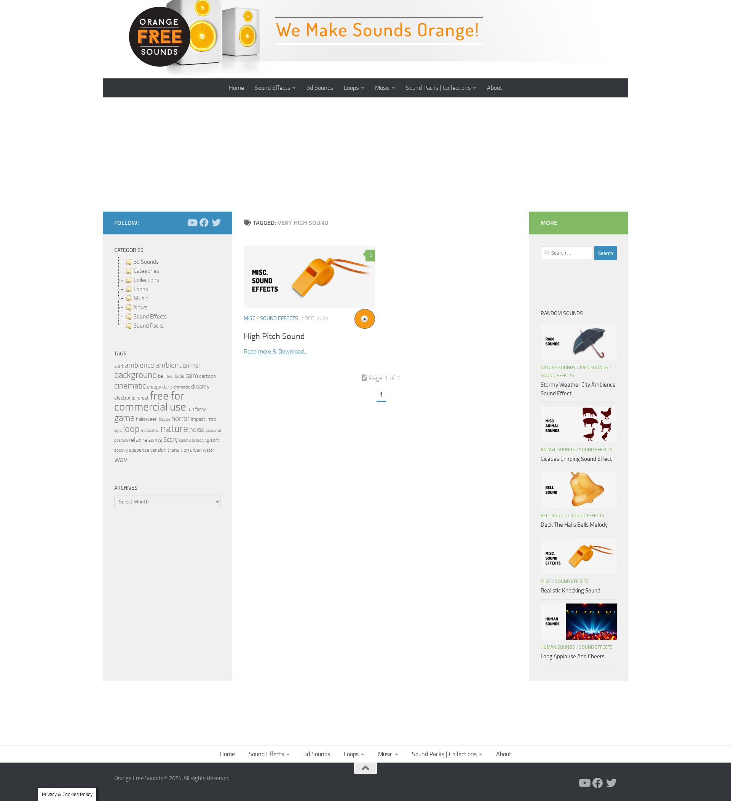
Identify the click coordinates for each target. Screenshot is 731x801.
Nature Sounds (558, 367)
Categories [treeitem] (146, 271)
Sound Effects (272, 87)
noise (196, 429)
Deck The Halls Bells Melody (574, 524)
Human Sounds (558, 647)
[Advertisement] (365, 154)
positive (121, 440)
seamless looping (194, 440)
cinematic (130, 386)
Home (236, 87)
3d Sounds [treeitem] (146, 261)
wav (121, 459)
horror (180, 418)
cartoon (207, 376)
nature (174, 428)
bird (170, 376)
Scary (170, 439)
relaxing (152, 439)
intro (211, 419)
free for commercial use (150, 401)
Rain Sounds (594, 367)
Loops (351, 87)
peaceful (213, 430)
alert (119, 366)
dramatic (181, 387)
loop (131, 428)
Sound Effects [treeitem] (150, 316)
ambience (139, 365)
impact (198, 419)
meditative (150, 430)
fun (190, 409)
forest (142, 398)
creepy (154, 387)
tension (158, 450)
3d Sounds (319, 87)
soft (214, 440)
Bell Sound (554, 515)
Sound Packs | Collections (438, 87)
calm (191, 375)
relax (135, 439)
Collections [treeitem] (146, 280)
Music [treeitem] (141, 298)
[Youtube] (191, 222)
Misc (249, 318)
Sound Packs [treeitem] (149, 325)
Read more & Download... (275, 351)
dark (167, 387)
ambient (168, 365)
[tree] (167, 293)
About (494, 87)
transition (178, 450)
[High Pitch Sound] (309, 277)
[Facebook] (204, 222)
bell (162, 376)
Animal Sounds (558, 449)
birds (179, 376)
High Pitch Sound (274, 336)
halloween (147, 419)
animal (191, 365)
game (124, 418)
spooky (121, 450)
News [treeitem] (140, 307)
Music (382, 87)
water (208, 450)
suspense (139, 450)
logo (118, 430)
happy (164, 419)
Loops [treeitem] (141, 289)
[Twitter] (216, 222)
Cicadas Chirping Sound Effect (576, 458)
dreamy (200, 386)
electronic (124, 398)
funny (200, 409)
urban (196, 450)
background (135, 375)
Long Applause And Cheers (573, 656)
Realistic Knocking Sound (570, 590)
